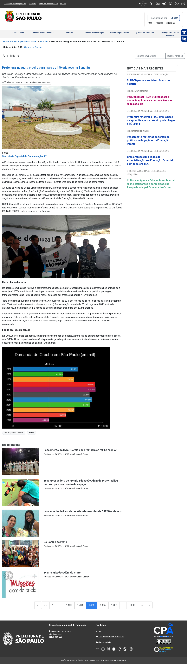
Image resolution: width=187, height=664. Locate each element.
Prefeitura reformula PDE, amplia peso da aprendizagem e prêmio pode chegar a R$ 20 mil (151, 120)
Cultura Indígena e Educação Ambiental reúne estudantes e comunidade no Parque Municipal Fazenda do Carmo (151, 184)
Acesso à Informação (94, 33)
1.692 (132, 605)
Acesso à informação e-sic (15, 4)
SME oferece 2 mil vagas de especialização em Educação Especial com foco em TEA (150, 160)
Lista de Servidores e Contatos (111, 636)
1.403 (69, 605)
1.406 (103, 605)
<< (45, 605)
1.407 (114, 605)
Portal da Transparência (48, 4)
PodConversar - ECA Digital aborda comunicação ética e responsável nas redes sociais (149, 100)
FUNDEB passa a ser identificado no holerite (148, 82)
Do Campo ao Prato (55, 541)
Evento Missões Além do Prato (62, 572)
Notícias (171, 23)
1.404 (80, 605)
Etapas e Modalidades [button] (43, 33)
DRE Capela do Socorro (14, 433)
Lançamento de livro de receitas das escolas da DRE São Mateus (83, 511)
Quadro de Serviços (145, 33)
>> (142, 605)
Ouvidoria (32, 4)
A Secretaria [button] (18, 33)
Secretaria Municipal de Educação (20, 41)
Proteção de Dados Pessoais (170, 34)
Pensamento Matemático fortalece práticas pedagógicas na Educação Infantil (148, 140)
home (31, 433)
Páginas (159, 23)
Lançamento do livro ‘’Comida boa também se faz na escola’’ (80, 449)
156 (99, 631)
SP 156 (63, 4)
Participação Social (119, 33)
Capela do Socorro (33, 47)
